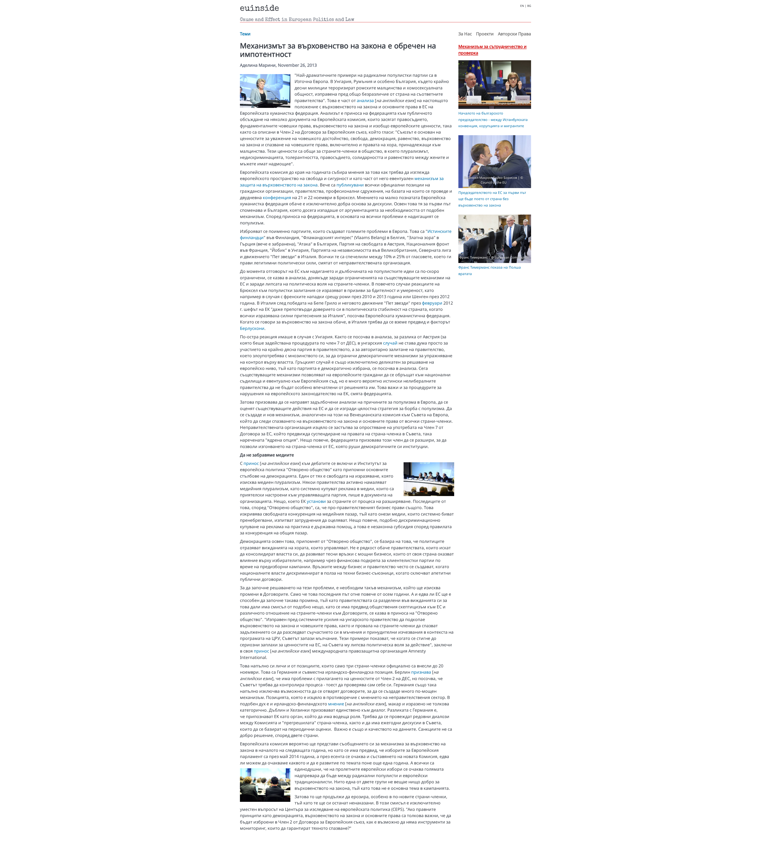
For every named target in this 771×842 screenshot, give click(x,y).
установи (316, 501)
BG (529, 5)
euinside (259, 9)
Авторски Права (514, 34)
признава (421, 672)
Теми (245, 34)
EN (522, 5)
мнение (336, 704)
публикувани (350, 185)
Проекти (485, 34)
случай (390, 343)
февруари (432, 303)
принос (251, 463)
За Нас (465, 34)
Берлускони (252, 328)
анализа (365, 100)
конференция (277, 197)
